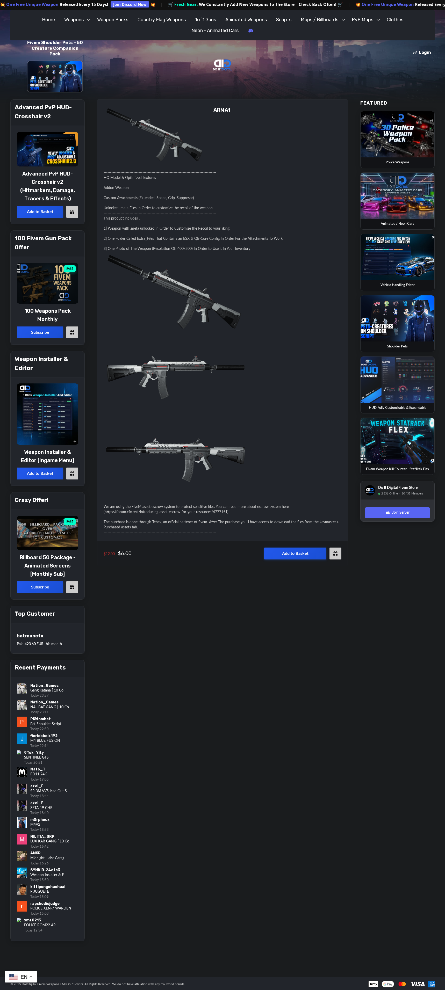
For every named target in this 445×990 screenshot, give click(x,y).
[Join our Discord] (251, 30)
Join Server (401, 512)
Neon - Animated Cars (215, 30)
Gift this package (335, 553)
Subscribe (40, 332)
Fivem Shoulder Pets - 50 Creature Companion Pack (55, 48)
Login (425, 52)
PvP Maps (362, 20)
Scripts (283, 20)
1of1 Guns (205, 20)
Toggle (88, 19)
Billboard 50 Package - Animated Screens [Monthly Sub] (48, 565)
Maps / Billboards (319, 20)
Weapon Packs (112, 20)
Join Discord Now (130, 4)
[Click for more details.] (47, 149)
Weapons (74, 20)
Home (48, 20)
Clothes (395, 20)
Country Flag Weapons (162, 20)
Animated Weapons (246, 20)
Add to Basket (295, 553)
